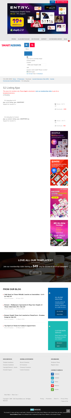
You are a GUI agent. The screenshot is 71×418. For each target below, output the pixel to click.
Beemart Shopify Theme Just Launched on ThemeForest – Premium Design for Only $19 (24, 316)
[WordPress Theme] (59, 202)
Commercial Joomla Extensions (11, 81)
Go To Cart (30, 73)
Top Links (28, 53)
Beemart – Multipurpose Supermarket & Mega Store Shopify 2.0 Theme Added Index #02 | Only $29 (23, 305)
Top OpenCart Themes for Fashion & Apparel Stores (20, 325)
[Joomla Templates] (11, 45)
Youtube (56, 389)
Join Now (35, 273)
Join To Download (61, 1)
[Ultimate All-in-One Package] (59, 233)
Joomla (52, 79)
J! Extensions (20, 79)
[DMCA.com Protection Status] (35, 409)
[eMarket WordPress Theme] (59, 172)
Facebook (56, 374)
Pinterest (56, 385)
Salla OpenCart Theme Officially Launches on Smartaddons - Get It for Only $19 (24, 295)
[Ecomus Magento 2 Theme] (59, 144)
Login (52, 1)
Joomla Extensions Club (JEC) (40, 79)
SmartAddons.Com (15, 414)
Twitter (56, 381)
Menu (27, 49)
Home (14, 79)
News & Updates (9, 298)
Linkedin (56, 378)
